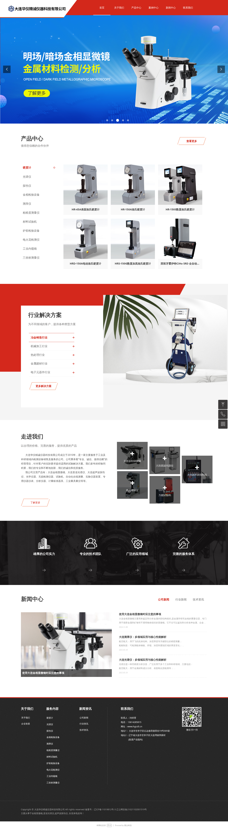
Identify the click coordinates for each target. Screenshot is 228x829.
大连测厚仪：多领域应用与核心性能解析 (142, 637)
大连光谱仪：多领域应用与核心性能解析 (142, 659)
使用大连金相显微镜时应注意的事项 (140, 614)
